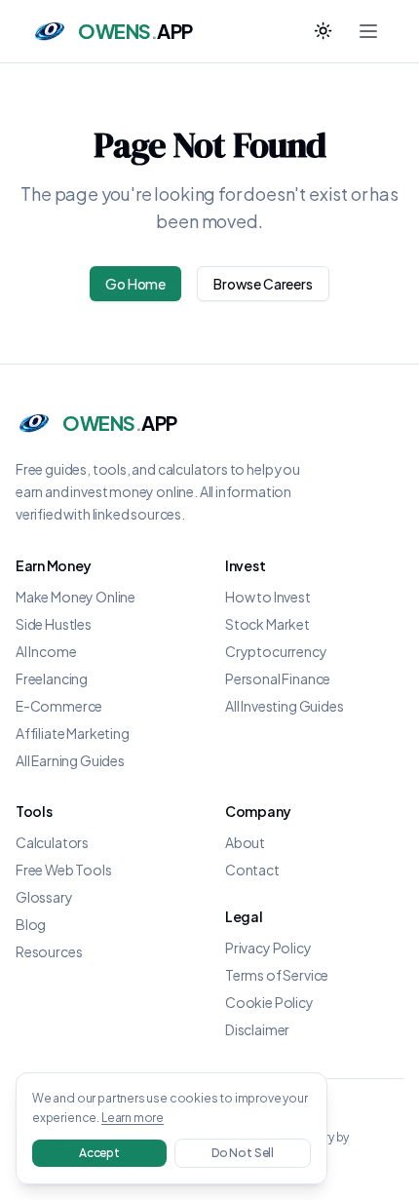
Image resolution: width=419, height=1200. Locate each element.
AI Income (46, 651)
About (245, 842)
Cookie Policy (269, 1002)
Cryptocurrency (276, 651)
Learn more (132, 1117)
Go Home (135, 283)
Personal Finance (277, 678)
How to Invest (268, 596)
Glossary (44, 897)
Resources (49, 951)
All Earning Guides (70, 760)
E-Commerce (59, 706)
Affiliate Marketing (73, 733)
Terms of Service (276, 975)
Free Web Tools (64, 869)
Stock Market (267, 624)
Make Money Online (75, 596)
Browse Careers (263, 283)
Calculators (52, 842)
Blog (31, 924)
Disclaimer (257, 1029)
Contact (252, 869)
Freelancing (52, 678)
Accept (99, 1152)
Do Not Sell (242, 1152)
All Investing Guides (284, 706)
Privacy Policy (268, 947)
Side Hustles (54, 624)
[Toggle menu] (368, 31)
